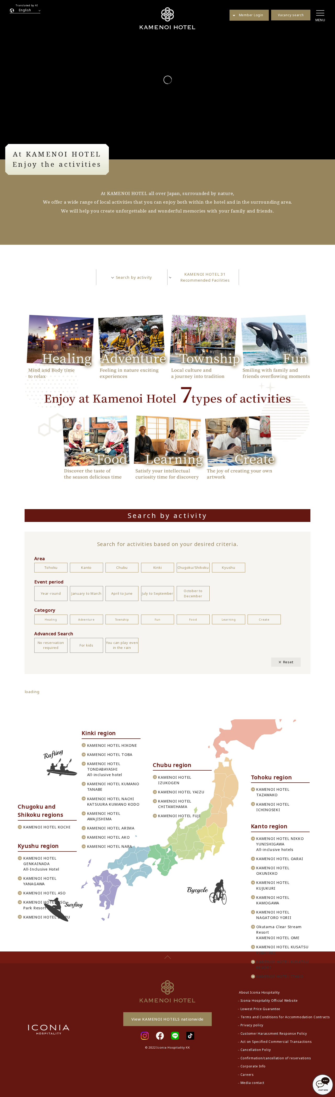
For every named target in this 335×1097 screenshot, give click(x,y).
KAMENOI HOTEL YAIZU (181, 791)
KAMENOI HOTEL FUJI (179, 815)
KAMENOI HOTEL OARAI (279, 858)
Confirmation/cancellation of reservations (276, 1058)
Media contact (252, 1083)
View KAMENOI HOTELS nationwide (167, 1019)
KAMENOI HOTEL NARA (109, 846)
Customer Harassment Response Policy (274, 1033)
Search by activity (134, 277)
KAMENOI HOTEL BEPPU (46, 917)
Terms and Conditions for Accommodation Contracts (285, 1017)
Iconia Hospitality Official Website (269, 1000)
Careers (247, 1074)
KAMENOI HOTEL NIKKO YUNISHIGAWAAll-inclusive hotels (280, 844)
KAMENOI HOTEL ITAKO (279, 976)
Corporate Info (253, 1066)
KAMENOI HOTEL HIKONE (112, 745)
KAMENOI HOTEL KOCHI (46, 827)
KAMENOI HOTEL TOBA (110, 754)
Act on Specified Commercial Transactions (276, 1041)
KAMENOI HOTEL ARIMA (111, 828)
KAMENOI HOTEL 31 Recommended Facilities (205, 277)
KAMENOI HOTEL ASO (44, 892)
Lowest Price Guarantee (261, 1009)
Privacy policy (252, 1025)
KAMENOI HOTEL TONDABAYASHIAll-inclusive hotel (104, 769)
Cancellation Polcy (256, 1050)
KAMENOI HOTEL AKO (108, 837)
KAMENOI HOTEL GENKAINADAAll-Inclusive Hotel (41, 864)
